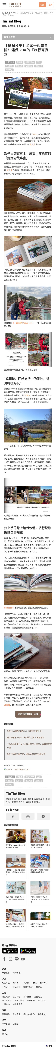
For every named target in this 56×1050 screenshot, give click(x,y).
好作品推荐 (9, 37)
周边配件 (16, 987)
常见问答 (6, 1014)
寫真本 (19, 62)
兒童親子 (29, 66)
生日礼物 (16, 997)
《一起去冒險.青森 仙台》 (22, 323)
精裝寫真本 (30, 62)
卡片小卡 (6, 987)
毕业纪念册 (17, 1004)
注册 (42, 5)
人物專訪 (9, 70)
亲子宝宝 (27, 997)
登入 (50, 5)
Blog (15, 13)
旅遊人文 (19, 66)
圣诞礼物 (31, 1000)
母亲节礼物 (19, 1000)
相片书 (15, 983)
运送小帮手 (28, 987)
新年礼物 (41, 1000)
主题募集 (6, 973)
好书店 (5, 1034)
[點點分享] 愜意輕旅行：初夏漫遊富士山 (24, 731)
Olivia (34, 134)
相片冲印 (44, 983)
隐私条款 (41, 1014)
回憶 (39, 62)
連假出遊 (38, 66)
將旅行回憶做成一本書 (28, 714)
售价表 (39, 987)
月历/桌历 (26, 983)
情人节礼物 (7, 1000)
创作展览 (16, 973)
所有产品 (6, 983)
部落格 (15, 1024)
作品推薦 (9, 66)
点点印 (7, 13)
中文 (50, 1046)
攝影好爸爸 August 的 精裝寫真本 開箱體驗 (25, 737)
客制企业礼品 (29, 1014)
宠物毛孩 (38, 997)
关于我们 (6, 1024)
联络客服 (16, 1014)
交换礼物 (6, 1004)
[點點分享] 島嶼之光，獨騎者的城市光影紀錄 (26, 754)
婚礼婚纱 (6, 997)
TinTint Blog (11, 21)
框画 (35, 983)
